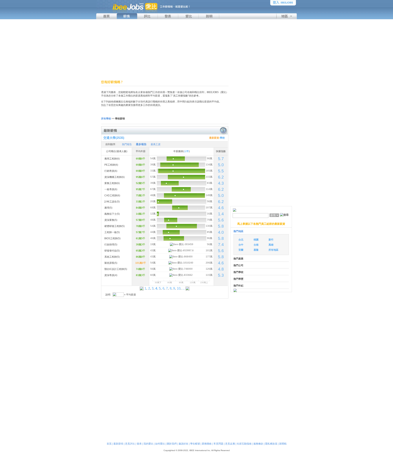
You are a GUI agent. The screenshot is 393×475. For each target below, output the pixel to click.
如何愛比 (160, 443)
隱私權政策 (271, 443)
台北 (240, 239)
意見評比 (130, 443)
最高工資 (155, 144)
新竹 (271, 239)
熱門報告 (127, 144)
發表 (139, 443)
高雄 (271, 244)
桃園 (256, 239)
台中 (240, 244)
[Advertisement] (196, 49)
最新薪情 (118, 443)
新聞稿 (283, 443)
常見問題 (218, 443)
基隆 (256, 249)
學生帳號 (195, 443)
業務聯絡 (207, 443)
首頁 (109, 443)
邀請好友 (183, 443)
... (183, 288)
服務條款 (258, 443)
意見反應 (230, 443)
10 (179, 288)
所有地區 (273, 249)
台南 (256, 244)
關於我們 (172, 443)
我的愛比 (148, 443)
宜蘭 (240, 249)
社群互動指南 (244, 443)
